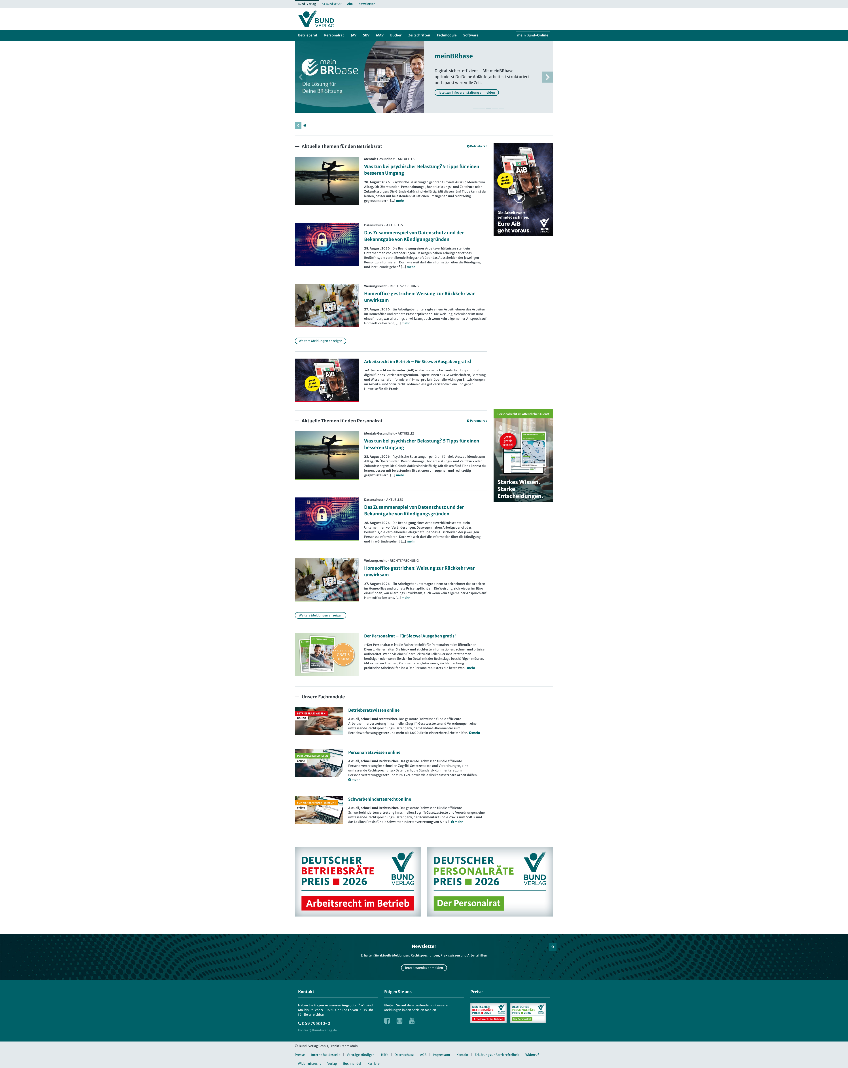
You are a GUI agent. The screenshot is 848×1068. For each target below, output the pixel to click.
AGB (423, 1055)
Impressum (441, 1055)
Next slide (547, 77)
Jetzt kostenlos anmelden (424, 968)
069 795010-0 (316, 1023)
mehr (471, 668)
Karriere (373, 1064)
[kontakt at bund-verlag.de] (317, 1030)
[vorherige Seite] (298, 125)
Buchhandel (352, 1064)
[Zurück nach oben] (552, 947)
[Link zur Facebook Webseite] (387, 1021)
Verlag (332, 1064)
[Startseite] (304, 125)
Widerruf (532, 1055)
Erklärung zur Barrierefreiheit (497, 1055)
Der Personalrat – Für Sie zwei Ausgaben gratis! (410, 636)
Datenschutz (404, 1055)
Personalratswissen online (374, 752)
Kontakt (462, 1055)
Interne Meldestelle (325, 1055)
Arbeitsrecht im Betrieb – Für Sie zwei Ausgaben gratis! (417, 361)
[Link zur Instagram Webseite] (399, 1021)
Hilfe (384, 1055)
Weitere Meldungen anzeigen (320, 341)
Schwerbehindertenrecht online (379, 799)
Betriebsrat (478, 146)
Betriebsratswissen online (373, 710)
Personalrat (478, 421)
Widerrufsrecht (309, 1064)
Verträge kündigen (361, 1055)
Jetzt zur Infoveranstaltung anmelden (467, 93)
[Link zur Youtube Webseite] (412, 1021)
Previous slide (300, 77)
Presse (300, 1055)
